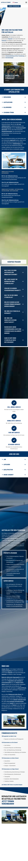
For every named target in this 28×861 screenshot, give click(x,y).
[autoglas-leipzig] (14, 817)
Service (5, 707)
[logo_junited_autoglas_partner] (15, 2)
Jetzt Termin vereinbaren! (8, 802)
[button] (26, 2)
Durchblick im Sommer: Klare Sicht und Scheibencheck (12, 77)
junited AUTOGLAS (22, 688)
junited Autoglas (18, 784)
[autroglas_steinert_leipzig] (6, 2)
